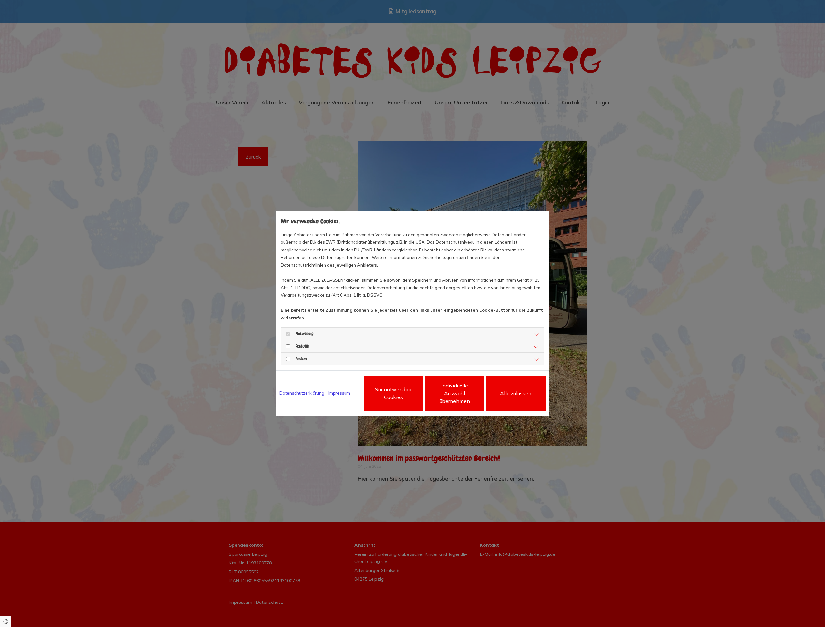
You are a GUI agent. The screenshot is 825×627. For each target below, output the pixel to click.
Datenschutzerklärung (301, 393)
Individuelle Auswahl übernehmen (455, 393)
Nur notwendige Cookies (393, 393)
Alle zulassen (515, 393)
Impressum (339, 393)
